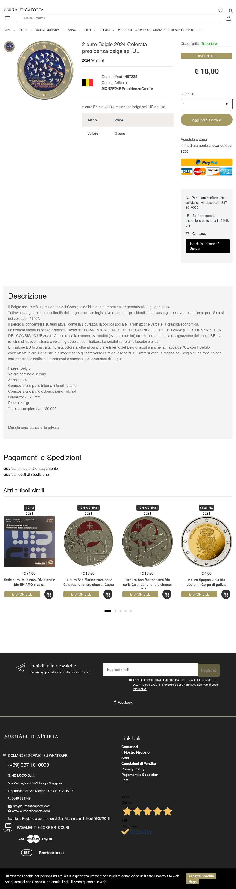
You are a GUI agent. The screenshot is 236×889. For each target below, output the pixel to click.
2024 (86, 60)
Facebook (125, 702)
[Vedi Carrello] (230, 18)
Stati (125, 757)
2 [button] (115, 611)
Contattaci (199, 233)
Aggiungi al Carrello (206, 119)
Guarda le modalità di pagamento (30, 468)
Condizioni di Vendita (138, 763)
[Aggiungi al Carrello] (48, 594)
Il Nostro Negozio (135, 752)
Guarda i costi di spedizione (26, 474)
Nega (192, 881)
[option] (45, 70)
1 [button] (107, 611)
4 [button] (126, 611)
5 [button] (131, 611)
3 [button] (120, 611)
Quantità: (188, 93)
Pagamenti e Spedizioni (140, 774)
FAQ (124, 780)
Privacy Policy (132, 769)
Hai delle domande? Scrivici (204, 246)
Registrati (209, 670)
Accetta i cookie (201, 875)
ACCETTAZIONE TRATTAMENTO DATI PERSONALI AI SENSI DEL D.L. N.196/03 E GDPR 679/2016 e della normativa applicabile (176, 684)
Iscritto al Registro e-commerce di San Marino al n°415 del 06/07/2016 (58, 818)
